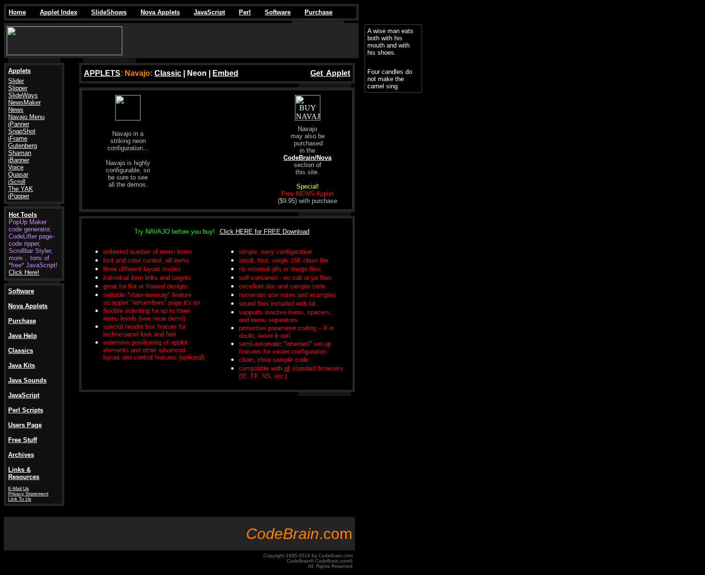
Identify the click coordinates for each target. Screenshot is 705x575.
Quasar (18, 174)
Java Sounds (27, 380)
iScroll (16, 181)
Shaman (19, 152)
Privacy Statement (28, 493)
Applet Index (58, 12)
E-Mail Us (18, 488)
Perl (245, 12)
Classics (20, 350)
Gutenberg (22, 145)
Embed (225, 73)
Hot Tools (23, 214)
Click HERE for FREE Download (264, 231)
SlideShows (109, 12)
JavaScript (209, 12)
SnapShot (21, 131)
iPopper (18, 196)
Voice (16, 167)
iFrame (17, 138)
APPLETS (102, 73)
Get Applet (330, 73)
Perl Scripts (25, 410)
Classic (167, 73)
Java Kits (21, 365)
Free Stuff (22, 439)
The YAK (20, 188)
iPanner (18, 124)
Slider (16, 80)
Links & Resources (23, 473)
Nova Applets (160, 12)
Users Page (25, 425)
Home (17, 12)
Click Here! (24, 272)
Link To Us (19, 499)
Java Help (22, 335)
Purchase (318, 12)
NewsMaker (24, 102)
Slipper (17, 88)
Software (278, 12)
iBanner (18, 160)
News (16, 109)
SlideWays (23, 95)
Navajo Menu (26, 116)
